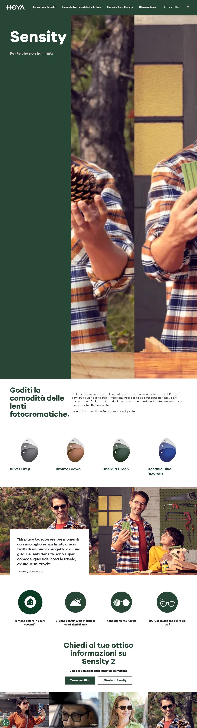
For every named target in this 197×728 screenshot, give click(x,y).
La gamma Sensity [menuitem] (44, 7)
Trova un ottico (80, 680)
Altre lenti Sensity (115, 680)
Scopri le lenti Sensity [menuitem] (120, 7)
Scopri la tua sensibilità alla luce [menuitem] (81, 7)
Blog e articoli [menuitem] (147, 7)
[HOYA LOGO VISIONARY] (15, 7)
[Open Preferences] (6, 722)
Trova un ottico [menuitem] (172, 7)
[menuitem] (190, 7)
